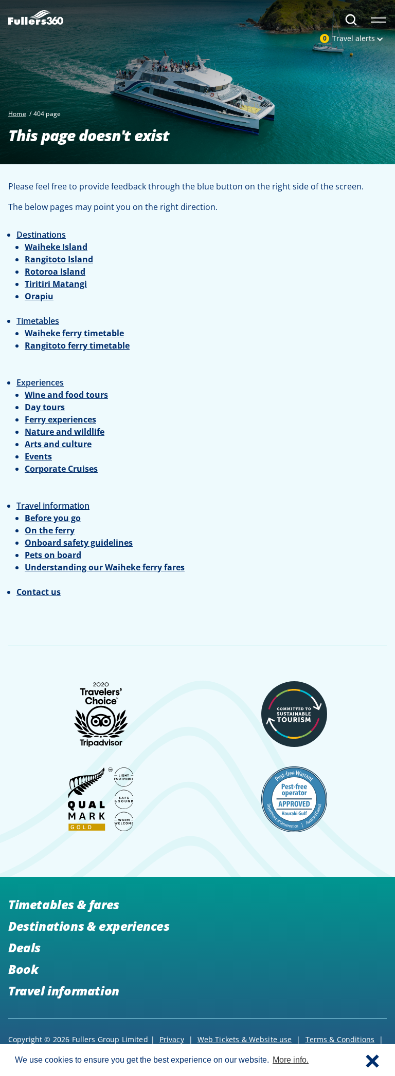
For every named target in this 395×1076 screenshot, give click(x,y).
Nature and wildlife (64, 431)
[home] (35, 15)
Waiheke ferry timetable (74, 333)
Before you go (53, 518)
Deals (24, 947)
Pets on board (53, 555)
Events (38, 456)
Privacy (171, 1039)
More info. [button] (291, 1059)
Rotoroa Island (55, 271)
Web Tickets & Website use (245, 1039)
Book (23, 968)
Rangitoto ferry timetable (77, 345)
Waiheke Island (56, 247)
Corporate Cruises (61, 468)
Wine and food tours (66, 394)
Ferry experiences (60, 419)
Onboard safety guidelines (79, 542)
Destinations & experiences (89, 925)
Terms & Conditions (340, 1039)
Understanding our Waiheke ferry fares (105, 567)
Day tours (45, 407)
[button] (372, 1060)
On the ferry (50, 530)
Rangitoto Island (59, 259)
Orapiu (39, 296)
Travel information (63, 990)
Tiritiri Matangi (56, 284)
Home (17, 113)
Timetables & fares (63, 904)
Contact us (38, 592)
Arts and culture (58, 444)
